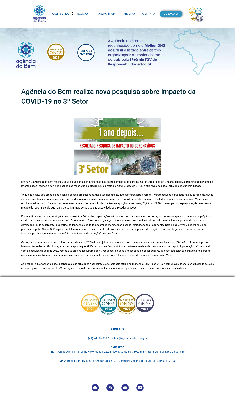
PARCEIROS (129, 14)
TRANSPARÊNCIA (105, 14)
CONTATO (148, 14)
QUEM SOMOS (60, 14)
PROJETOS (82, 14)
